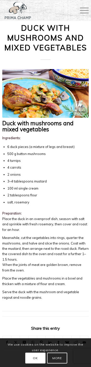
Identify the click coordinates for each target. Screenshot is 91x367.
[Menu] (82, 10)
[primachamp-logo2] (37, 10)
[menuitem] (82, 10)
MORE (57, 358)
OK (35, 358)
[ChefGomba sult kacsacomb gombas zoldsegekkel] (45, 93)
